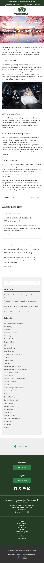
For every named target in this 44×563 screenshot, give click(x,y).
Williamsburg (8, 424)
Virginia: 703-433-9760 (33, 4)
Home (22, 521)
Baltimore (7, 330)
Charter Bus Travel (10, 339)
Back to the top (23, 447)
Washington (8, 412)
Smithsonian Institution (11, 400)
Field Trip (7, 357)
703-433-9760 (22, 480)
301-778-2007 (18, 183)
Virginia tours (8, 409)
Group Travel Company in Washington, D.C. (18, 295)
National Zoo (8, 385)
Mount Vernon (8, 376)
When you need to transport (11, 138)
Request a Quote (22, 532)
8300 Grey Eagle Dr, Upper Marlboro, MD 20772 (22, 1)
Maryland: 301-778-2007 (13, 4)
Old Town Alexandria (10, 391)
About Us (22, 525)
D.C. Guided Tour (9, 348)
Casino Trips (8, 336)
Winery (6, 427)
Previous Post (10, 197)
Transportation (9, 403)
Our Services (22, 527)
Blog (22, 536)
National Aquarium (10, 382)
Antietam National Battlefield (13, 324)
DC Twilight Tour (9, 351)
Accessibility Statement (29, 554)
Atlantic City (8, 327)
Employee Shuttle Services (13, 354)
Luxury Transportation (11, 372)
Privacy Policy (11, 554)
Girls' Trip (7, 363)
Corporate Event (9, 342)
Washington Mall (9, 415)
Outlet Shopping (9, 394)
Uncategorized (17, 22)
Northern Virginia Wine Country (14, 388)
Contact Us (22, 538)
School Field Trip (9, 397)
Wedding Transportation (33, 22)
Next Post (35, 197)
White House (8, 421)
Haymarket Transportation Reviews (16, 369)
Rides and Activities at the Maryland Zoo (17, 312)
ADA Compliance (22, 534)
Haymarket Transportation (19, 245)
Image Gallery (22, 523)
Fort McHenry (8, 360)
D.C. (5, 345)
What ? (6, 298)
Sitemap (19, 554)
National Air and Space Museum (14, 379)
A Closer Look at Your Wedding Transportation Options (21, 30)
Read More (7, 235)
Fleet (22, 529)
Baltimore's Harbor (10, 333)
